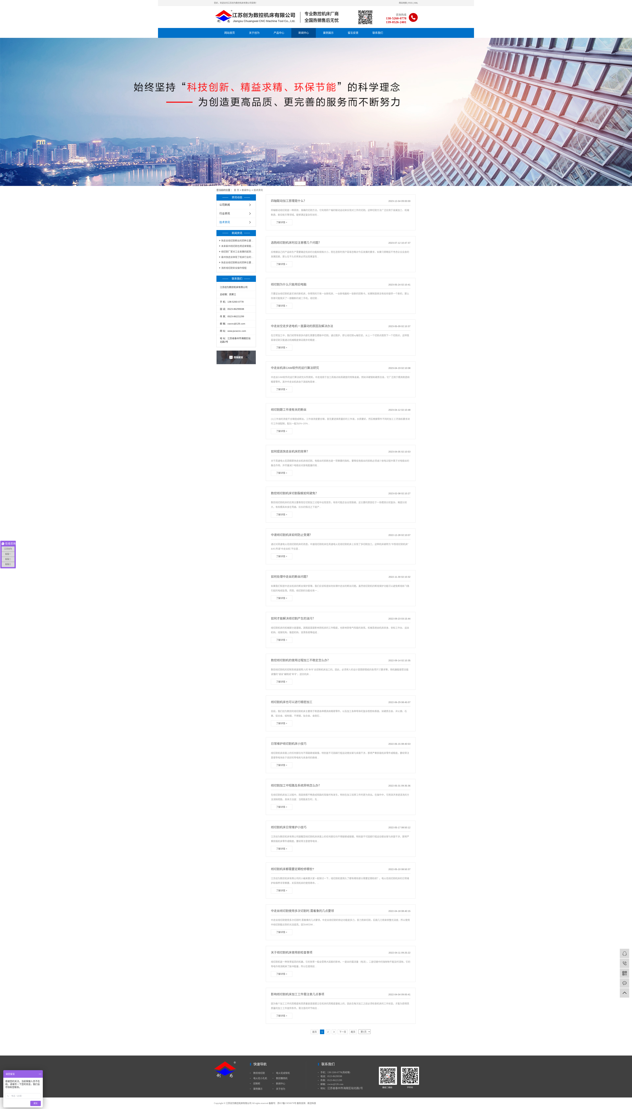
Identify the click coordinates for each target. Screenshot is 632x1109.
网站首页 (229, 32)
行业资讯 (224, 213)
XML (416, 3)
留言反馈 (353, 32)
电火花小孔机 (260, 1078)
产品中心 (279, 32)
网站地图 (403, 3)
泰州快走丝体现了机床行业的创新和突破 (237, 257)
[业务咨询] (624, 953)
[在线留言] (624, 983)
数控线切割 (259, 1073)
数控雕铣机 (282, 1078)
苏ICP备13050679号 (286, 1103)
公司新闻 (224, 204)
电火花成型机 (283, 1073)
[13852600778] (624, 963)
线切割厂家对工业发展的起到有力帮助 (237, 251)
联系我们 (377, 32)
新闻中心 (303, 32)
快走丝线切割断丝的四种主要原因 (237, 240)
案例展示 (328, 32)
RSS (410, 3)
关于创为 (254, 32)
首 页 (236, 190)
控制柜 (256, 1083)
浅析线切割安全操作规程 (234, 268)
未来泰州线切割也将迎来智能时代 (237, 246)
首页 (314, 1032)
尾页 (353, 1032)
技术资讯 (258, 190)
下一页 (342, 1032)
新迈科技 (311, 1103)
